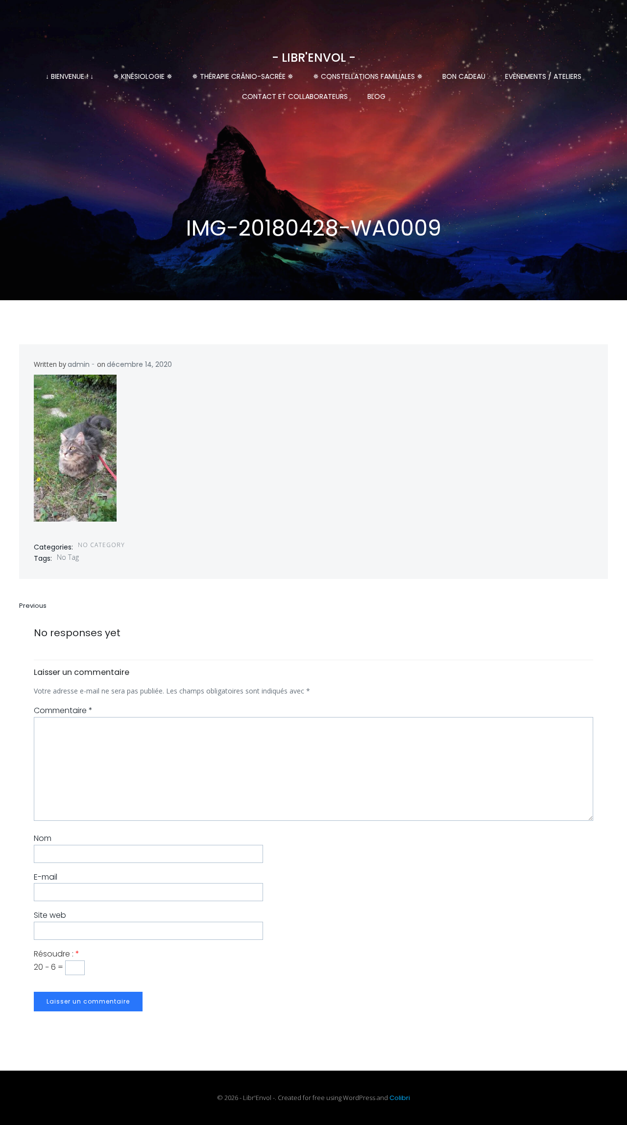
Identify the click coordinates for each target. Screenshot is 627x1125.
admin (79, 364)
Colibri (399, 1097)
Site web (50, 915)
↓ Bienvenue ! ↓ (70, 76)
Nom (42, 838)
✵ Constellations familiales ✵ (368, 76)
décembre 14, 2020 (139, 364)
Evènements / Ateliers (543, 76)
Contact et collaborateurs (295, 96)
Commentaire (63, 710)
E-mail (45, 877)
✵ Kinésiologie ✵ (142, 76)
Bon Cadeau (463, 76)
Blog (376, 96)
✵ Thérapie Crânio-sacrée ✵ (242, 76)
